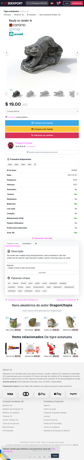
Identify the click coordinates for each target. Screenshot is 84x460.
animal (15, 283)
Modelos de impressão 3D (13, 409)
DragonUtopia (23, 143)
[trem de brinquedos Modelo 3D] (13, 349)
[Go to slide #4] (58, 93)
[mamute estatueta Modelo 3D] (71, 322)
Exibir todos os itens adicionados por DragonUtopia (42, 311)
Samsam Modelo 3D (32, 356)
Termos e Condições (52, 427)
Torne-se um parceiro (11, 423)
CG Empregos (8, 430)
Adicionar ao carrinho (43, 135)
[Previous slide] (7, 52)
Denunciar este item (43, 238)
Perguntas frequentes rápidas (55, 413)
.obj (29, 164)
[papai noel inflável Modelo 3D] (52, 349)
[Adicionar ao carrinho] (14, 325)
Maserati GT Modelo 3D (66, 300)
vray (44, 291)
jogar (49, 287)
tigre (20, 291)
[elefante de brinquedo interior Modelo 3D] (71, 349)
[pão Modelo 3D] (32, 322)
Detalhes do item (13, 244)
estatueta (53, 283)
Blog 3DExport (8, 427)
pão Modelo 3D (30, 330)
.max (10, 164)
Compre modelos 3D (13, 401)
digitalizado (69, 287)
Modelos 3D (7, 405)
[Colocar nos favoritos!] (18, 325)
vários (37, 291)
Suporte (47, 405)
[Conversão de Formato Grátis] (35, 164)
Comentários (26, 244)
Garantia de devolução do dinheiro (57, 430)
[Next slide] (77, 52)
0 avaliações (30, 146)
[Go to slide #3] (44, 93)
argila (37, 283)
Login (67, 3)
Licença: (11, 117)
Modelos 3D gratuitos (11, 413)
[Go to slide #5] (72, 93)
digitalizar (58, 287)
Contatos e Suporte (53, 401)
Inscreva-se (76, 3)
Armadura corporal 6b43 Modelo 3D (23, 300)
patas (28, 287)
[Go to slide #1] (16, 93)
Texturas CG (7, 416)
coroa (44, 283)
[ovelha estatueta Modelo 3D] (52, 322)
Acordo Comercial (51, 420)
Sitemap (75, 445)
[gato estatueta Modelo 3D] (13, 322)
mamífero (11, 287)
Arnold (23, 283)
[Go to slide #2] (30, 93)
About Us (7, 369)
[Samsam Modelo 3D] (32, 349)
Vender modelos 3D (10, 420)
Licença (47, 416)
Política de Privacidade (53, 423)
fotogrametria (38, 287)
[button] (76, 324)
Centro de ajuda (50, 409)
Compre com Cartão (43, 123)
